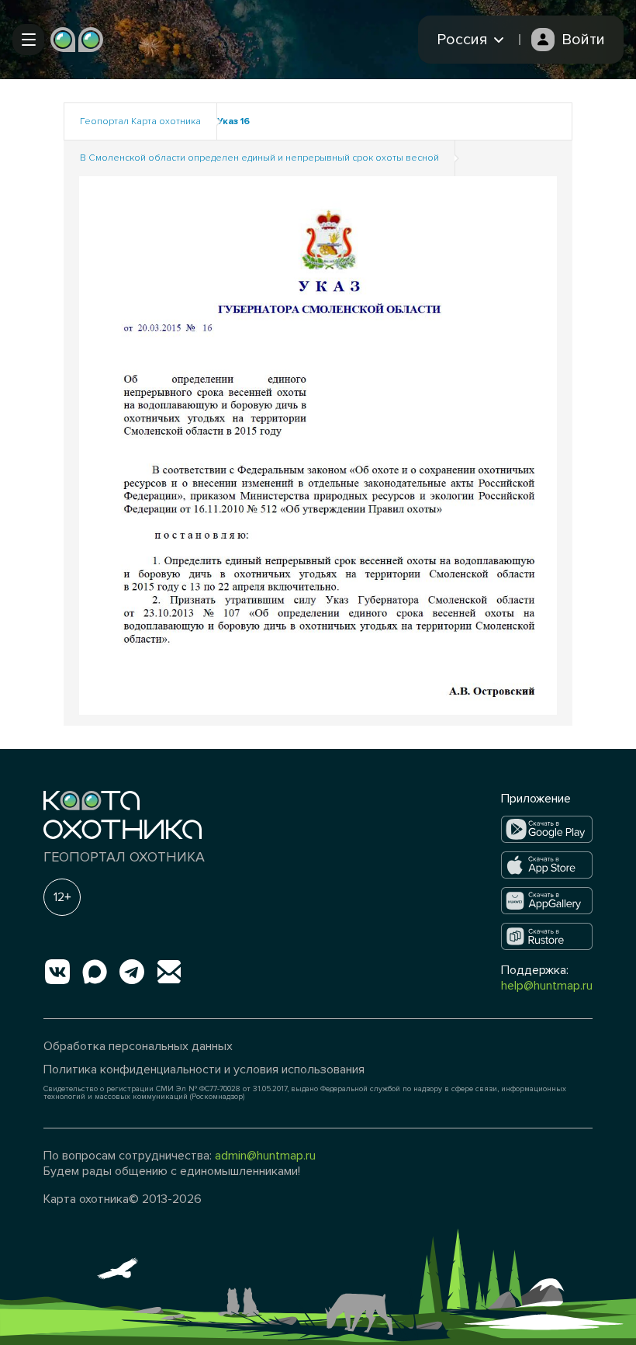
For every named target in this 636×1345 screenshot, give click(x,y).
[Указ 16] (318, 444)
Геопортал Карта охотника (140, 121)
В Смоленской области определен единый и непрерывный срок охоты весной (259, 158)
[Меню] (28, 39)
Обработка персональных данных (138, 1046)
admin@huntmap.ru (265, 1155)
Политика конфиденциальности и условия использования (204, 1069)
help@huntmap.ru (547, 985)
